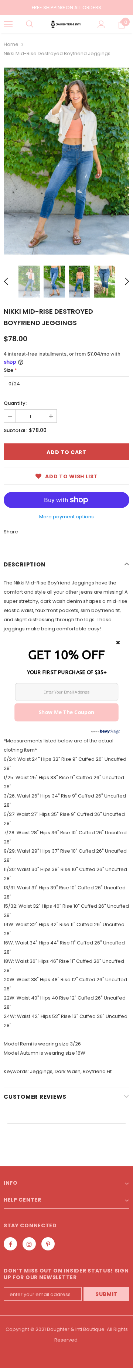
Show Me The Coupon (67, 712)
